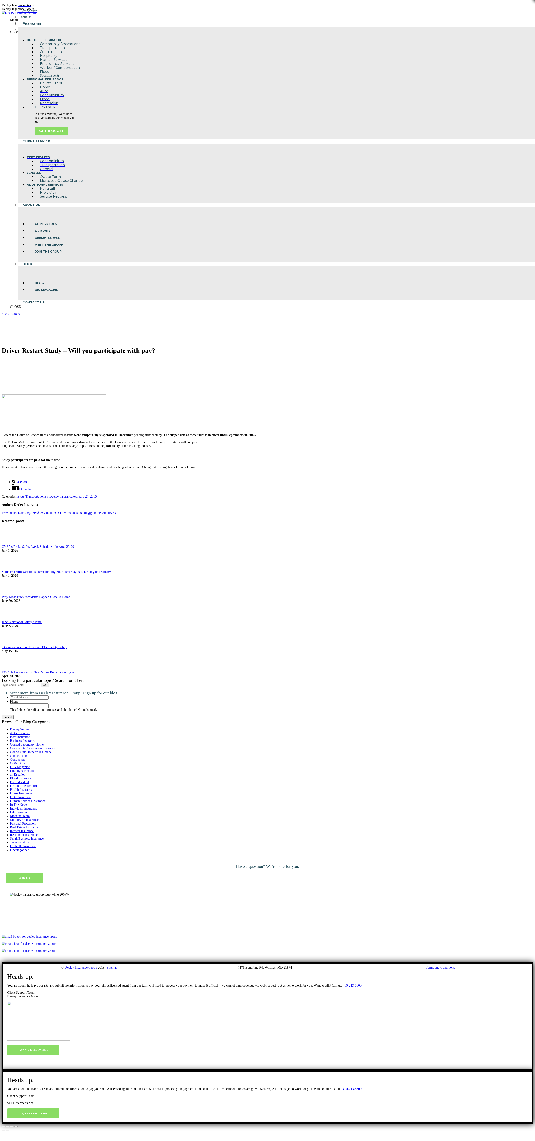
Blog (20, 496)
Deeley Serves (19, 729)
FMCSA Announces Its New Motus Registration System (39, 672)
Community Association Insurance (32, 748)
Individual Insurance (23, 808)
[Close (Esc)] (3, 1126)
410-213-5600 (352, 985)
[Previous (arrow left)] (3, 1130)
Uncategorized (19, 850)
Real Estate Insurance (24, 827)
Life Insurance (19, 812)
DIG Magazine (20, 767)
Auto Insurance (20, 733)
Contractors (17, 759)
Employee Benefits (22, 771)
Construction (18, 755)
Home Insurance (21, 793)
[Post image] (13, 543)
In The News (18, 804)
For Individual (19, 782)
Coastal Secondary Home (27, 744)
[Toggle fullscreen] (11, 1126)
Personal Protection (23, 823)
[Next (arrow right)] (7, 1130)
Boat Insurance (20, 737)
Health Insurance (21, 789)
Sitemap (112, 967)
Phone (14, 701)
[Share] (7, 1126)
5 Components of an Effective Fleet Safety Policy (34, 647)
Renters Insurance (22, 831)
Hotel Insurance (20, 797)
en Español (17, 774)
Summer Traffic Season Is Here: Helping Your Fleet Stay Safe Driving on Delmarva (57, 572)
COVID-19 (17, 763)
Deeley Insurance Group (81, 967)
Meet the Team (20, 816)
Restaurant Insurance (24, 835)
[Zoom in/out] (16, 1126)
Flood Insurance (20, 778)
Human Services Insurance (27, 801)
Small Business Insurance (27, 838)
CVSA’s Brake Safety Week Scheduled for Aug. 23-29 (38, 546)
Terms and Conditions (440, 967)
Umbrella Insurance (23, 846)
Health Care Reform (23, 786)
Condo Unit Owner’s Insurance (31, 752)
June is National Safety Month (22, 622)
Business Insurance (22, 740)
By (58, 496)
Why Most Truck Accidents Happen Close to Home (36, 597)
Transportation (35, 496)
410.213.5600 (11, 314)
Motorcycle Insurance (24, 819)
